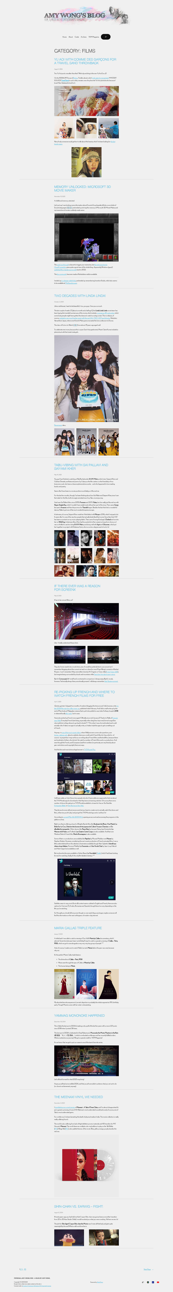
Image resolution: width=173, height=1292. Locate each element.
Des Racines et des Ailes (76, 806)
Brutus (75, 78)
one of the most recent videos (71, 732)
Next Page (149, 1269)
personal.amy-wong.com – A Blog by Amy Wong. (32, 1278)
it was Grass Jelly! (112, 672)
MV (56, 1129)
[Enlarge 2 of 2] (94, 431)
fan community (62, 274)
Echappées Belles (60, 806)
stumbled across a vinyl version (65, 1107)
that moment (111, 681)
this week (69, 713)
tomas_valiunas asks (61, 735)
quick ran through (62, 265)
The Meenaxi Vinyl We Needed (78, 1097)
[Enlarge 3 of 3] (116, 121)
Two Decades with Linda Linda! (80, 296)
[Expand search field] (106, 37)
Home (64, 37)
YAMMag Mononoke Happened (79, 1015)
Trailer (99, 853)
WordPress (100, 1282)
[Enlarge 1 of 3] (72, 121)
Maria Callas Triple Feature (78, 928)
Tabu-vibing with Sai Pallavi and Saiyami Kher (81, 467)
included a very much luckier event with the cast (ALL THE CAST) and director (84, 318)
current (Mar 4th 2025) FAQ (73, 817)
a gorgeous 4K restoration (106, 313)
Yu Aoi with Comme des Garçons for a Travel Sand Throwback (85, 61)
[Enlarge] (116, 89)
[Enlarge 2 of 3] (94, 121)
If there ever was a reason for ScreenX (77, 588)
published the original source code (65, 270)
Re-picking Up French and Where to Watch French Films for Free (84, 694)
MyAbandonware (71, 283)
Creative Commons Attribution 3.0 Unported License (37, 1286)
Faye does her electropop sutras (104, 674)
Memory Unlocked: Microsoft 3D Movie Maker (82, 188)
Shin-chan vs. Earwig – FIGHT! (78, 1206)
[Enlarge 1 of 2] (72, 431)
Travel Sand (65, 80)
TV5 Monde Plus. (90, 749)
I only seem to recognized (100, 78)
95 (25, 1269)
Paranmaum (58, 425)
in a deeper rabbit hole (68, 281)
